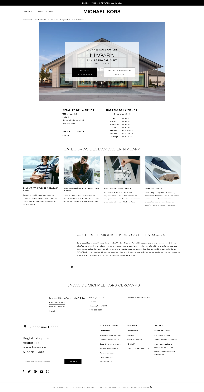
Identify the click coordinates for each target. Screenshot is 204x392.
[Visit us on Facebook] (23, 374)
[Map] (49, 242)
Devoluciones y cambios (110, 335)
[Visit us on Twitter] (29, 374)
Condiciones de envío (109, 339)
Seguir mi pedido (134, 339)
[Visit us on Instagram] (48, 374)
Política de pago (107, 353)
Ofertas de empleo (162, 335)
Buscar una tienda (45, 11)
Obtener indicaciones (84, 72)
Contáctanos (105, 330)
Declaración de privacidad (84, 387)
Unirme (73, 361)
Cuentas (130, 335)
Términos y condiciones (109, 387)
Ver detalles (116, 3)
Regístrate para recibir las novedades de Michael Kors (36, 344)
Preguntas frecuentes (109, 348)
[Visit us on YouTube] (41, 374)
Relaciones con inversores (165, 339)
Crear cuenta (132, 330)
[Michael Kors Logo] (102, 12)
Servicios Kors (106, 362)
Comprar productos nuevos (119, 72)
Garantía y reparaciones (110, 344)
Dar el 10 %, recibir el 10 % (138, 348)
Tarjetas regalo (106, 357)
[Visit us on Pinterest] (35, 374)
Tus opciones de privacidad (135, 387)
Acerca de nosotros (162, 330)
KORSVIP (131, 344)
